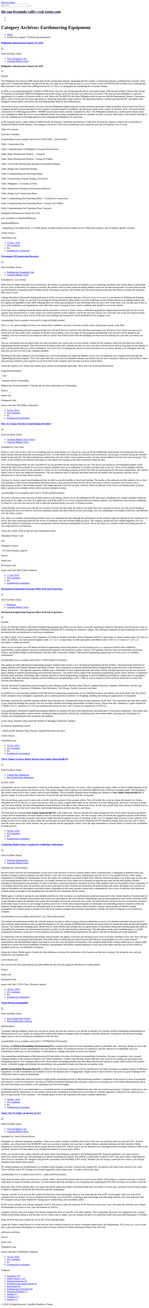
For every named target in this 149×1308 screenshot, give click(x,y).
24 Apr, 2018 (13, 1257)
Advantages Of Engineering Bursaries (20, 256)
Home (10, 34)
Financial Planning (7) (17, 1291)
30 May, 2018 (13, 1099)
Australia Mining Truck (18, 61)
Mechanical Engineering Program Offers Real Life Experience (32, 589)
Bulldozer (11, 604)
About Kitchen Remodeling (14, 1003)
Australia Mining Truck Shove (21, 439)
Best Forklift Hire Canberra (19, 1021)
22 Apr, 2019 (13, 410)
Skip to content (8, 2)
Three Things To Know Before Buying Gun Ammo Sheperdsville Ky (34, 759)
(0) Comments (13, 245)
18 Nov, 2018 (13, 989)
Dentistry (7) (13, 1297)
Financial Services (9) (17, 1281)
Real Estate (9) (14, 1286)
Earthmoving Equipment (18, 250)
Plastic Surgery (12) (16, 1278)
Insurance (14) (13, 1276)
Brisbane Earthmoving (17, 860)
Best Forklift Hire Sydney (19, 1018)
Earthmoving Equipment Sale (20, 272)
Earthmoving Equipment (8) (20, 1289)
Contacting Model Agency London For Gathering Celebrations (32, 844)
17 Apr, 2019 (13, 575)
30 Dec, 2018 (13, 831)
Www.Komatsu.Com (16, 58)
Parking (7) (12, 1299)
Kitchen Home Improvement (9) (22, 1283)
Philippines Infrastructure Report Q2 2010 (22, 43)
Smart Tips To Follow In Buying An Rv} (21, 1113)
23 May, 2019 (13, 243)
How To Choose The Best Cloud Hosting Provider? (26, 423)
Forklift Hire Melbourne (18, 775)
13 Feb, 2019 (13, 745)
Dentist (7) (12, 1294)
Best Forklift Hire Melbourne (20, 777)
